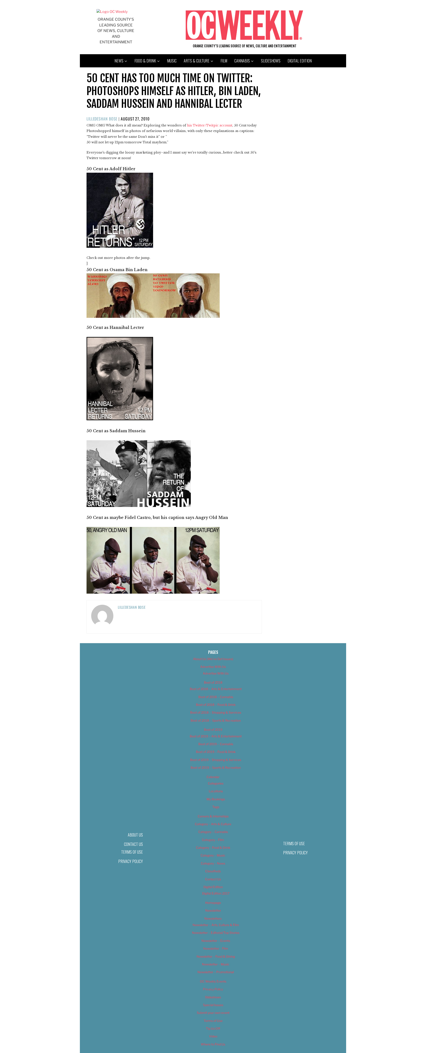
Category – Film (213, 840)
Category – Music (213, 855)
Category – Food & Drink (213, 847)
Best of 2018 (213, 682)
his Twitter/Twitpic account (209, 125)
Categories (215, 783)
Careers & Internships (213, 816)
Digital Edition (300, 61)
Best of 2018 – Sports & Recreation (216, 720)
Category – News (213, 863)
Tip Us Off (213, 1028)
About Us (135, 835)
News (118, 61)
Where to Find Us (213, 1044)
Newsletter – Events (215, 941)
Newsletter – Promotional (215, 972)
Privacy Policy (130, 861)
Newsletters (213, 918)
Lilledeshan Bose (102, 119)
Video (213, 1036)
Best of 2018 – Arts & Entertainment (216, 689)
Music (172, 61)
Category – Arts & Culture (213, 824)
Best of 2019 (213, 729)
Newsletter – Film (215, 948)
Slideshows (270, 61)
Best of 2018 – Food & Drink (216, 705)
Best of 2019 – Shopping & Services (215, 760)
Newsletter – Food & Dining (216, 956)
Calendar (213, 777)
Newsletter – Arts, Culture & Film (216, 925)
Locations (216, 791)
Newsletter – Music (215, 964)
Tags (215, 807)
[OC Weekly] (112, 12)
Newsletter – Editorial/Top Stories (215, 933)
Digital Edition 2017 (215, 893)
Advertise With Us (213, 667)
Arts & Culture (196, 61)
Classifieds (213, 871)
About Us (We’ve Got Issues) (213, 659)
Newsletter (213, 910)
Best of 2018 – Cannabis (215, 697)
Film (224, 61)
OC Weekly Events (213, 981)
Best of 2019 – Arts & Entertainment (216, 736)
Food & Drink (145, 61)
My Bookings (216, 799)
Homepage (213, 903)
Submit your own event (213, 1013)
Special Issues (213, 1005)
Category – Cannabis (213, 832)
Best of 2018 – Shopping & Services (215, 712)
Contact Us (133, 844)
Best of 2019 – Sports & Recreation (216, 767)
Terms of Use (132, 852)
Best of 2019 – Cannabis (215, 744)
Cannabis (242, 61)
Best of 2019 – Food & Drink (216, 752)
